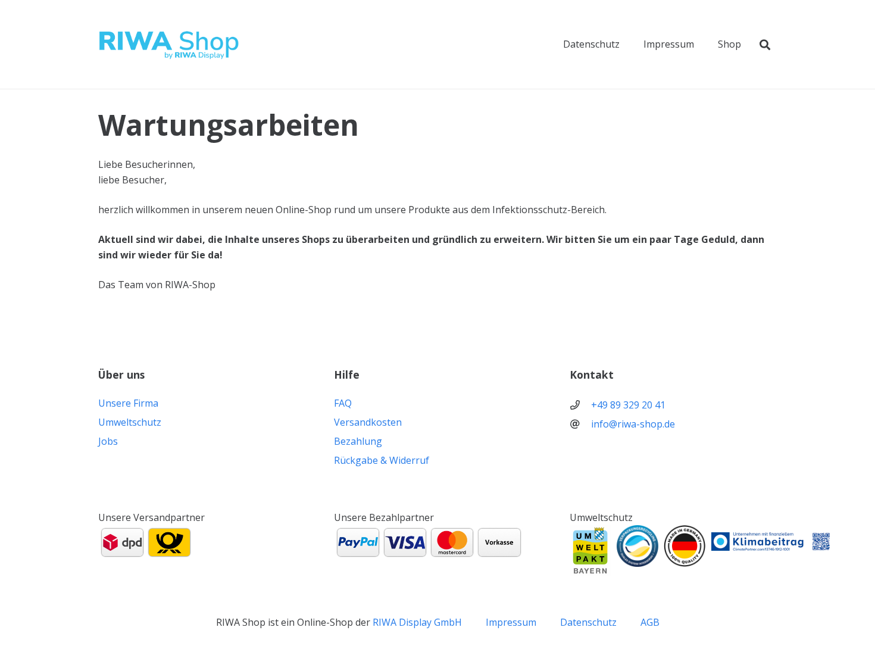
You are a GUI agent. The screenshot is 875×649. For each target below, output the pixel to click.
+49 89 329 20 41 (628, 404)
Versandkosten (368, 422)
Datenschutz (588, 622)
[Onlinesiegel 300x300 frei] (637, 546)
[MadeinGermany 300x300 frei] (684, 546)
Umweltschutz (129, 422)
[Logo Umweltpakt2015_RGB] (590, 551)
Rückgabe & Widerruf (381, 460)
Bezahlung (358, 441)
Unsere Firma (128, 403)
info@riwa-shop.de (633, 423)
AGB (650, 622)
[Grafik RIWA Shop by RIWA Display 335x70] (169, 45)
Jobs (108, 441)
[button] (765, 45)
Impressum (511, 622)
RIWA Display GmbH (417, 622)
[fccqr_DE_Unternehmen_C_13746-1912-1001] (770, 541)
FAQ (343, 403)
